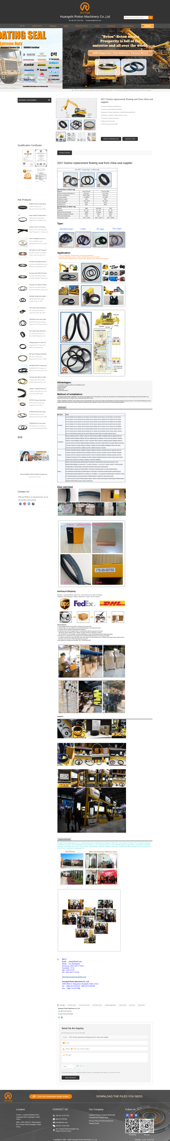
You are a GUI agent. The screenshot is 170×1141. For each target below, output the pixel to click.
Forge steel (141, 1005)
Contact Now (130, 139)
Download (111, 26)
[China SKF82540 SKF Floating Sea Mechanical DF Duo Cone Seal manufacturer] (23, 369)
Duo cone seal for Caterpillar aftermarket (31, 116)
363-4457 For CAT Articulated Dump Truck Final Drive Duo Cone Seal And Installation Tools (38, 250)
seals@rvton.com (62, 1122)
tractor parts (122, 1005)
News (66, 26)
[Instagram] (28, 503)
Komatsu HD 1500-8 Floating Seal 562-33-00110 (38, 273)
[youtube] (24, 503)
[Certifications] (34, 171)
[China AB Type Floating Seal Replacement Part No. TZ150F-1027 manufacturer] (23, 357)
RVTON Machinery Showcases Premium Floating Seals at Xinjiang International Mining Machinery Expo (34, 474)
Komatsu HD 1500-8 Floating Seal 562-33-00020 (38, 284)
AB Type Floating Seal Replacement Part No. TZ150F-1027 (38, 354)
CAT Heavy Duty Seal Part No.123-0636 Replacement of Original (38, 331)
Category (81, 90)
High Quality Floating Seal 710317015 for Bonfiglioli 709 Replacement (38, 215)
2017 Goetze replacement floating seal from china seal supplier (89, 1037)
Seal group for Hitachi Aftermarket (29, 112)
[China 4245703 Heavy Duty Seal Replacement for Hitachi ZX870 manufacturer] (23, 415)
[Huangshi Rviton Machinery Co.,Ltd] (85, 8)
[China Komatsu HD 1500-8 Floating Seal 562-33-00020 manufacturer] (23, 288)
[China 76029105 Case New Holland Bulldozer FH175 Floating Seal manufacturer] (23, 323)
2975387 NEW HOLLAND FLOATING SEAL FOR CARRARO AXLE (38, 296)
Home (22, 26)
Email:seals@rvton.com (93, 20)
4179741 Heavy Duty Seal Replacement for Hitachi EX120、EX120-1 (38, 400)
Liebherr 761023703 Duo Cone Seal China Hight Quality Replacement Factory (38, 388)
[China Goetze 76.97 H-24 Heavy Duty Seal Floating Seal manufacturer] (23, 230)
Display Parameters (111, 139)
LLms (144, 1140)
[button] (81, 86)
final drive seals (97, 1005)
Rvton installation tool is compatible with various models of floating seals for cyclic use (38, 238)
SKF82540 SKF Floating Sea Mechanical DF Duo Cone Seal (38, 365)
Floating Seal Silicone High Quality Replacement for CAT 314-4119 (38, 377)
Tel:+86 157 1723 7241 (76, 20)
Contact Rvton (128, 26)
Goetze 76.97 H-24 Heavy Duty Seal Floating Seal (38, 227)
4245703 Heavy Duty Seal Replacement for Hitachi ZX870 (38, 412)
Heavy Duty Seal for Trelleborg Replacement (33, 130)
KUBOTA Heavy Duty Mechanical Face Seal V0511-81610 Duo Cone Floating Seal (38, 204)
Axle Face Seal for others (27, 134)
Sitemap (138, 1140)
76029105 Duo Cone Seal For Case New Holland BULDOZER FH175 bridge (38, 423)
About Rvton (37, 26)
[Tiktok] (33, 503)
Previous (18, 168)
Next (50, 168)
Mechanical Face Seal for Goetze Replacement (99, 90)
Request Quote (82, 26)
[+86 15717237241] (62, 1017)
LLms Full (150, 1140)
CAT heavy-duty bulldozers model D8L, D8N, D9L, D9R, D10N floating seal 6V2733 (38, 308)
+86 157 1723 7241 (62, 1115)
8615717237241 (61, 1119)
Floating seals (72, 1005)
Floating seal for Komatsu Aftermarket (31, 108)
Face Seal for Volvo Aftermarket (29, 120)
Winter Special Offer (25, 138)
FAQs (97, 26)
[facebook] (20, 503)
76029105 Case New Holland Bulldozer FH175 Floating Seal (38, 319)
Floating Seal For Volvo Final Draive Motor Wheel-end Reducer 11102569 (38, 342)
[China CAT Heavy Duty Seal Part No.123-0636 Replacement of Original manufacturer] (23, 334)
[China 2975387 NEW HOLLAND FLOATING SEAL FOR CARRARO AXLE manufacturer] (23, 300)
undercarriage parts (110, 1005)
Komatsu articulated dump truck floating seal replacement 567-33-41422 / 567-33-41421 (38, 261)
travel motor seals (84, 1005)
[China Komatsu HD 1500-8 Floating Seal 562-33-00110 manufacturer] (23, 277)
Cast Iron (132, 1005)
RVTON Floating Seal (25, 104)
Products (52, 26)
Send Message (70, 1077)
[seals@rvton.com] (59, 1017)
